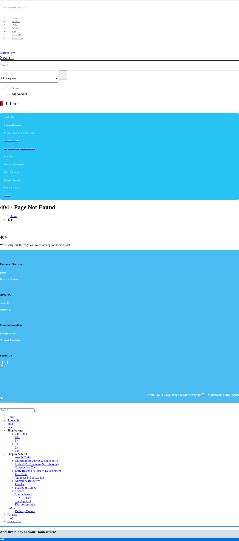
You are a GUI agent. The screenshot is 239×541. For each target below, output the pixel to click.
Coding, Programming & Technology (37, 464)
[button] (7, 57)
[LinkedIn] (7, 362)
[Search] (63, 74)
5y (16, 443)
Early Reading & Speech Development (38, 470)
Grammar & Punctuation (29, 477)
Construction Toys (26, 467)
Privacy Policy (8, 333)
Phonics (19, 484)
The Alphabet (23, 501)
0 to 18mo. (21, 433)
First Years (21, 474)
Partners (15, 28)
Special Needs (23, 494)
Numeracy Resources (27, 480)
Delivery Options (9, 279)
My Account (17, 38)
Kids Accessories (25, 504)
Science (19, 491)
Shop (10, 423)
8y (16, 447)
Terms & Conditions (10, 340)
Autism (26, 497)
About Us (16, 21)
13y (17, 450)
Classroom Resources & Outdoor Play (37, 460)
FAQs (14, 25)
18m (17, 437)
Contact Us (17, 35)
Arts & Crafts (23, 457)
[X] (2, 362)
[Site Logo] (7, 52)
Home (14, 18)
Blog (14, 31)
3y (16, 440)
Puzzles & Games (25, 487)
